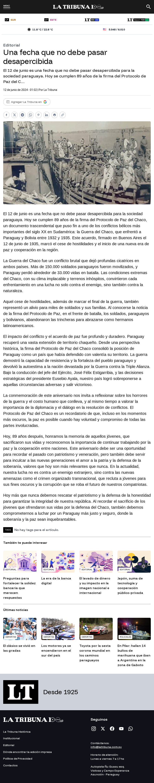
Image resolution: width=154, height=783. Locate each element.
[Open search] (148, 6)
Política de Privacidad (17, 758)
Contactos (10, 765)
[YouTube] (121, 729)
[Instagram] (94, 729)
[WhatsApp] (131, 729)
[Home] (78, 7)
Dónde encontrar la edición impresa (27, 752)
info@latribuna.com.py (106, 747)
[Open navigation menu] (6, 8)
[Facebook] (112, 729)
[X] (103, 729)
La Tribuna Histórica (17, 731)
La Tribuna (50, 89)
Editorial (11, 45)
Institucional (11, 738)
